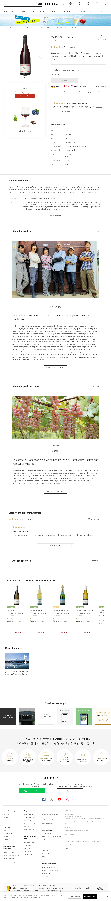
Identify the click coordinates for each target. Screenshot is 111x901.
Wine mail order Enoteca (12, 28)
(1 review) (71, 47)
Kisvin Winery (60, 28)
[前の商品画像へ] (9, 57)
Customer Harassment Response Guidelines (76, 830)
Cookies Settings (74, 896)
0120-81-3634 (77, 814)
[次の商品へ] (100, 610)
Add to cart (18, 632)
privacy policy (68, 827)
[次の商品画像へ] (41, 57)
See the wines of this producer (56, 367)
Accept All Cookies (90, 896)
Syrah (67, 156)
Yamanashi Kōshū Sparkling (62, 610)
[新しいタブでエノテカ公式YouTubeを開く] (59, 799)
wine (23, 28)
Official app (73, 791)
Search (40, 4)
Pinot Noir (68, 154)
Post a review (94, 519)
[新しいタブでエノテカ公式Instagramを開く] (67, 799)
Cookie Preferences (70, 845)
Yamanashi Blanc (13, 610)
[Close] (107, 896)
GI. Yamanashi (70, 150)
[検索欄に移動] (5, 4)
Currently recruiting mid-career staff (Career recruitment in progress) (83, 841)
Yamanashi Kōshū (36, 610)
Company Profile (69, 837)
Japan (37, 28)
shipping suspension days (97, 818)
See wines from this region (55, 491)
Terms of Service (69, 834)
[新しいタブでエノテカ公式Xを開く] (51, 799)
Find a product (9, 11)
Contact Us (68, 810)
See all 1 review (65, 111)
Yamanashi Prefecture (47, 28)
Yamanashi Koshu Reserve (85, 610)
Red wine (30, 28)
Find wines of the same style (25, 131)
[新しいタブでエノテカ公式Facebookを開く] (44, 799)
